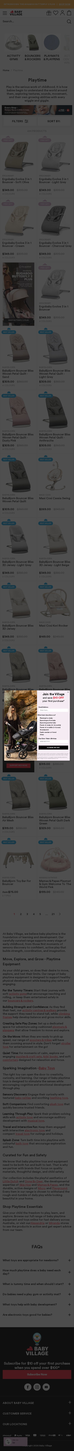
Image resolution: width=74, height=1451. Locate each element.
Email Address (43, 707)
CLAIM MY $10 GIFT (53, 748)
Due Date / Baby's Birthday (47, 738)
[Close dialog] (68, 692)
